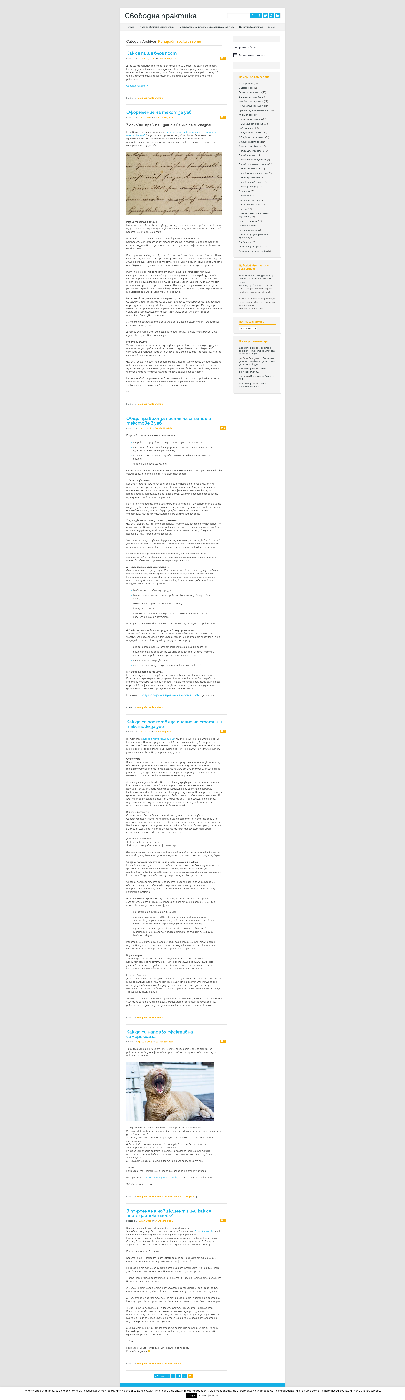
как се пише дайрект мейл (161, 1177)
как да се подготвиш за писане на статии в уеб (170, 695)
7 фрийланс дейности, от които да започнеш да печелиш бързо (257, 351)
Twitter (265, 15)
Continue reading (137, 85)
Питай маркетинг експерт (254, 173)
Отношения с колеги (250, 146)
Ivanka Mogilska (167, 58)
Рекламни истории (249, 230)
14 (184, 1376)
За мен (271, 27)
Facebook (259, 15)
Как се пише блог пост (151, 53)
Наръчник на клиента (250, 119)
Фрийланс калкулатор (251, 27)
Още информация (209, 1395)
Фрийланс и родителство (253, 251)
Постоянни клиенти (250, 200)
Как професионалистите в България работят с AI (206, 27)
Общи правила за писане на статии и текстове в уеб (168, 421)
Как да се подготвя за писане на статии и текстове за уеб (174, 724)
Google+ (271, 15)
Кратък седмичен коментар (254, 110)
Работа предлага (248, 221)
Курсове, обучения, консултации (156, 27)
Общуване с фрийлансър (252, 137)
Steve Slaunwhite (204, 1231)
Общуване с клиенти (250, 132)
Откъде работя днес (250, 141)
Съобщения (245, 242)
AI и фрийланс (246, 83)
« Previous (159, 1376)
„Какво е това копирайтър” (158, 738)
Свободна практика (161, 15)
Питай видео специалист (253, 159)
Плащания (244, 191)
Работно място (247, 225)
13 (179, 1376)
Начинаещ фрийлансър (251, 124)
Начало (130, 27)
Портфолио (189, 1196)
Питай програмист (249, 177)
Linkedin (277, 15)
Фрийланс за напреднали (252, 246)
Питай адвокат (247, 155)
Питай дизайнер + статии (253, 164)
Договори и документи (251, 101)
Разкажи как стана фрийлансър (256, 275)
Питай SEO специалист (252, 150)
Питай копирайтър (249, 168)
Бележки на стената (250, 92)
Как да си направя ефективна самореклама (159, 1034)
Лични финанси (247, 114)
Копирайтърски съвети (150, 98)
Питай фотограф (248, 186)
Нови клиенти (173, 1196)
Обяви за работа (249, 285)
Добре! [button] (191, 1395)
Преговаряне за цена (250, 204)
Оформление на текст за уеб (159, 112)
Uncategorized (246, 88)
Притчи (243, 209)
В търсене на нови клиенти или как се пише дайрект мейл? (168, 1213)
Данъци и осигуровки (250, 97)
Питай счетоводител (251, 182)
